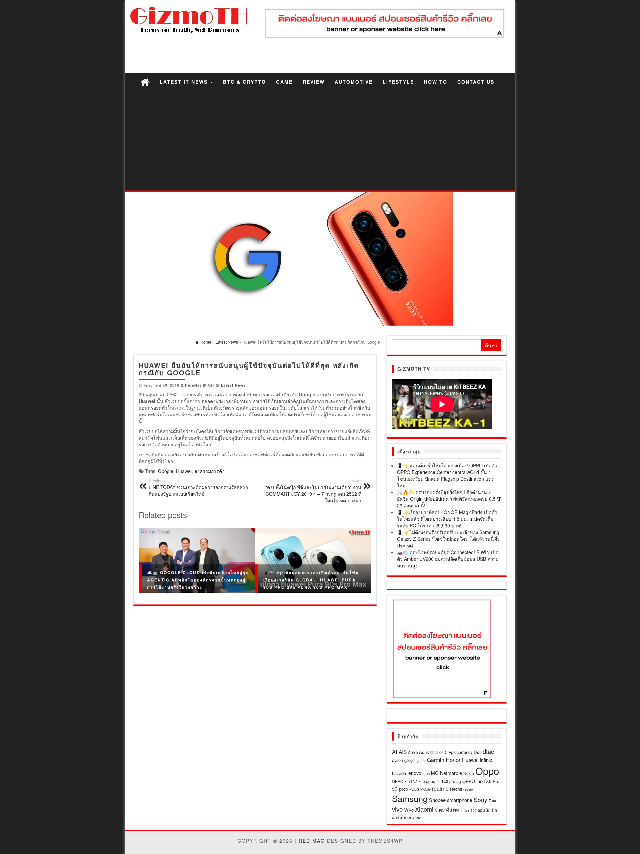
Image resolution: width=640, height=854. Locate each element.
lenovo (414, 773)
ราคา (465, 810)
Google (165, 471)
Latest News (233, 385)
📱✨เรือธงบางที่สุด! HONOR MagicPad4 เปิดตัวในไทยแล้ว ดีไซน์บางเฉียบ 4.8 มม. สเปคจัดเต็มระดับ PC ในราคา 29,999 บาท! (447, 519)
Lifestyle (398, 81)
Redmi (456, 789)
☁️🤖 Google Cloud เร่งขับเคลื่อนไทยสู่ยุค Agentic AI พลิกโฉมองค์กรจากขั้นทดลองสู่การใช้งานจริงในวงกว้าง (198, 579)
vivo (397, 808)
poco (403, 789)
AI (394, 752)
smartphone (459, 799)
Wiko (409, 810)
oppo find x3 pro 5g (443, 781)
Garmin (435, 759)
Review (314, 81)
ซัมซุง (440, 810)
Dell (477, 752)
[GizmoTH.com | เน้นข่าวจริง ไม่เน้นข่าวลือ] (145, 81)
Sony (480, 799)
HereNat (193, 385)
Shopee (437, 799)
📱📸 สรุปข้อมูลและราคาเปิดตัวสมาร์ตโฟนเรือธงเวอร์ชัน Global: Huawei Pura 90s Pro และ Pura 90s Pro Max (311, 579)
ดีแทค (452, 809)
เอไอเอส (414, 817)
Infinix (486, 759)
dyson (397, 760)
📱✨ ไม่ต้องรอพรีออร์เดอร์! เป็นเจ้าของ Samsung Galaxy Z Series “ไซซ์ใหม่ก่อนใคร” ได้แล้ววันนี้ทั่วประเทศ (448, 539)
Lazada (399, 773)
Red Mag (312, 840)
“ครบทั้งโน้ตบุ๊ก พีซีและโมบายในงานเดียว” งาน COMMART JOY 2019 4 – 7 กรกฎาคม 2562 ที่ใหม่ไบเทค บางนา (313, 491)
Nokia (468, 773)
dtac (488, 751)
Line (426, 773)
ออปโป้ (483, 810)
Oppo (487, 771)
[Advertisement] (320, 140)
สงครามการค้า (209, 471)
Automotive (354, 81)
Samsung (410, 798)
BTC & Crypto (244, 81)
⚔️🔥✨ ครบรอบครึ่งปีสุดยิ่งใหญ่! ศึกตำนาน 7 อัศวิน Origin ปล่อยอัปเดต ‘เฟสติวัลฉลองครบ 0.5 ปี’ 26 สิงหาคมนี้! (449, 499)
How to (435, 81)
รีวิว (473, 810)
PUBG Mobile (420, 789)
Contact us (475, 81)
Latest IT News (185, 81)
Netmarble (451, 772)
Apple (413, 752)
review (468, 789)
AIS (403, 751)
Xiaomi (424, 809)
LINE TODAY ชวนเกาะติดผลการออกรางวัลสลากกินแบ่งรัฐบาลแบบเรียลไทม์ (198, 487)
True (492, 800)
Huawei (184, 471)
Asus (424, 752)
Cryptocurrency (458, 752)
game (421, 760)
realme (440, 788)
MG (435, 773)
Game (284, 81)
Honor (453, 760)
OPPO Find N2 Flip (408, 781)
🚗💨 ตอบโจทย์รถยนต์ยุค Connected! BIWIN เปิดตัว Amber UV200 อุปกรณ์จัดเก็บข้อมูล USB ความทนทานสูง (448, 559)
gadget (409, 760)
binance (436, 752)
